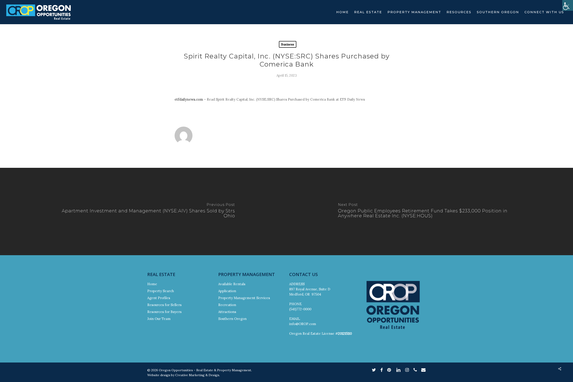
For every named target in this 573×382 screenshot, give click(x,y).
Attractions (227, 312)
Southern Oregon (232, 319)
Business (287, 44)
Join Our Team (159, 319)
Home (152, 284)
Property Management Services (244, 298)
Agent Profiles (158, 298)
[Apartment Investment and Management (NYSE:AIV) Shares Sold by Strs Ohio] (143, 211)
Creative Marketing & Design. (197, 375)
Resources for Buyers (164, 312)
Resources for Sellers (164, 305)
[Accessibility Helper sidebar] (567, 5)
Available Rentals (231, 284)
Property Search (160, 291)
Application (227, 291)
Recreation (227, 305)
